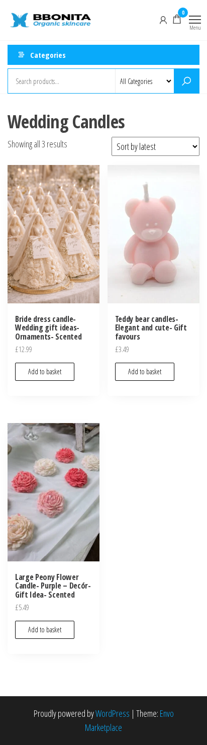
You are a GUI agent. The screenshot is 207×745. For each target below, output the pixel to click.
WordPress (112, 713)
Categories (48, 55)
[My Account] (163, 19)
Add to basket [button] (44, 371)
